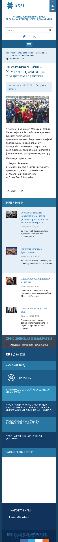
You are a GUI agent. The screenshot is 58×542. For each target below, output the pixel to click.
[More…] (44, 540)
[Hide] (47, 540)
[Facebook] (24, 540)
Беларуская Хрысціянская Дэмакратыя (29, 18)
